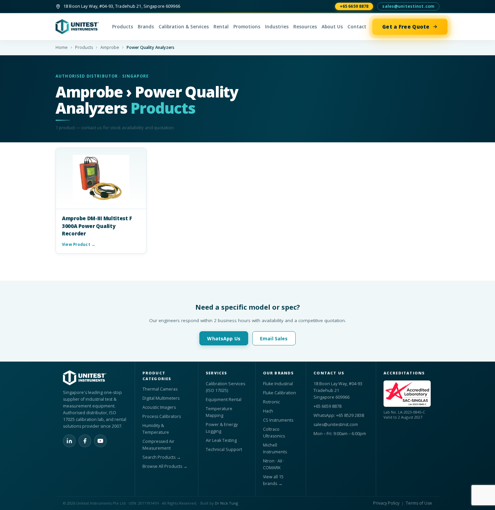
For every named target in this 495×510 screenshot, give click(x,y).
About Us (332, 27)
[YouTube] (100, 440)
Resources (305, 27)
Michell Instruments (275, 448)
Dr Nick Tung (226, 503)
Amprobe (109, 47)
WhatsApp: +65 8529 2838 (339, 415)
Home (62, 47)
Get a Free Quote (406, 26)
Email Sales (274, 338)
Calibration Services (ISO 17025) (225, 387)
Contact (357, 27)
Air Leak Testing (221, 440)
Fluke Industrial (278, 384)
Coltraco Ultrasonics (274, 432)
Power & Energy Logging (222, 428)
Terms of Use (419, 503)
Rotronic (271, 402)
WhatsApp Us (223, 338)
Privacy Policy (386, 503)
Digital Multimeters (160, 398)
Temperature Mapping (219, 412)
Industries (277, 27)
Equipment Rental (223, 399)
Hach (268, 411)
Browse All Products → (165, 466)
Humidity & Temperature (155, 429)
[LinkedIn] (69, 440)
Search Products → (161, 457)
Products (122, 27)
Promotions (246, 27)
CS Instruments (278, 420)
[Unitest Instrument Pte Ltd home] (81, 26)
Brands (146, 27)
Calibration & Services (184, 27)
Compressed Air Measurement (158, 444)
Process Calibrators (161, 416)
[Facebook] (84, 440)
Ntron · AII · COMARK (273, 464)
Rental (221, 27)
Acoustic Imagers (159, 407)
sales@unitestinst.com (408, 6)
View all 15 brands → (273, 480)
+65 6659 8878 (354, 6)
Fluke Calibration (279, 393)
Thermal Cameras (159, 389)
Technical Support (224, 449)
